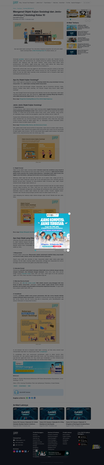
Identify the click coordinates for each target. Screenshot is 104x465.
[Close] (69, 214)
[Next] (68, 250)
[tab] (35, 250)
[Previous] (65, 250)
